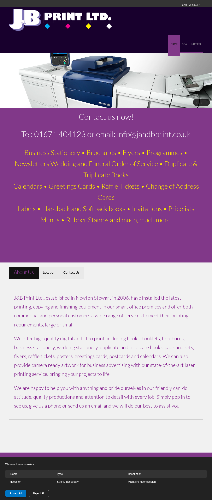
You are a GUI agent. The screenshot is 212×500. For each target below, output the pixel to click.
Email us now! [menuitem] (190, 4)
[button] (196, 102)
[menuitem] (174, 45)
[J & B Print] (60, 21)
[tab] (24, 273)
